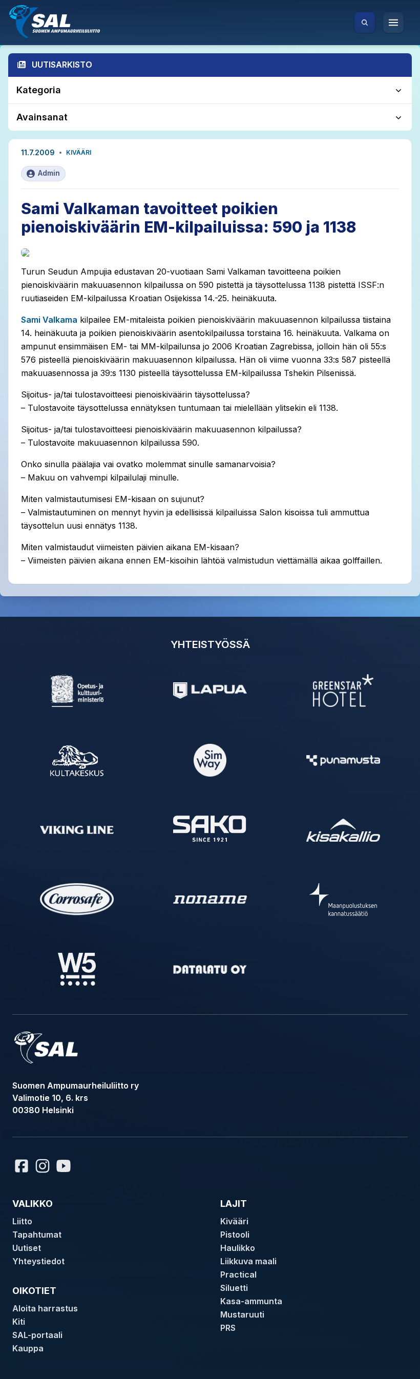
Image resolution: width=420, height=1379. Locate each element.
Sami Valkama (49, 320)
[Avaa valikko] (393, 22)
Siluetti (234, 1288)
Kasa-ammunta (251, 1301)
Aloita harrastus (45, 1308)
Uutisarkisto (62, 64)
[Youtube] (65, 1166)
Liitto (22, 1221)
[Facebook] (21, 1166)
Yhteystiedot (38, 1261)
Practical (238, 1274)
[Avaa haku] (364, 22)
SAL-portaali (37, 1335)
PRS (228, 1328)
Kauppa (28, 1348)
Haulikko (237, 1248)
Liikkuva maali (248, 1261)
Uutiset (26, 1248)
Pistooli (234, 1234)
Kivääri (78, 152)
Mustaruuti (242, 1314)
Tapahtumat (36, 1234)
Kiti (18, 1322)
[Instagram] (42, 1166)
